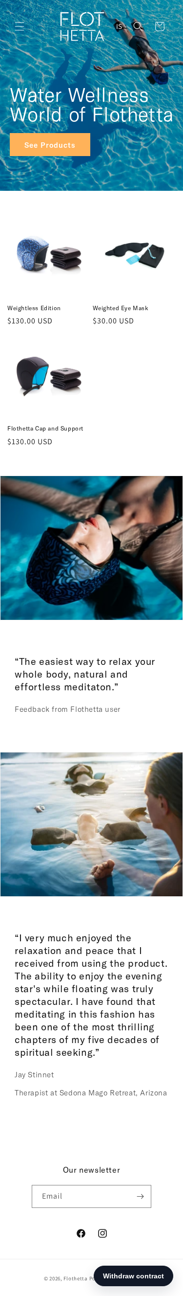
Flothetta (75, 1278)
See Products (50, 144)
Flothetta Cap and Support (45, 428)
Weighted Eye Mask (121, 307)
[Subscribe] (140, 1196)
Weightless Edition (34, 307)
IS (119, 26)
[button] (19, 26)
